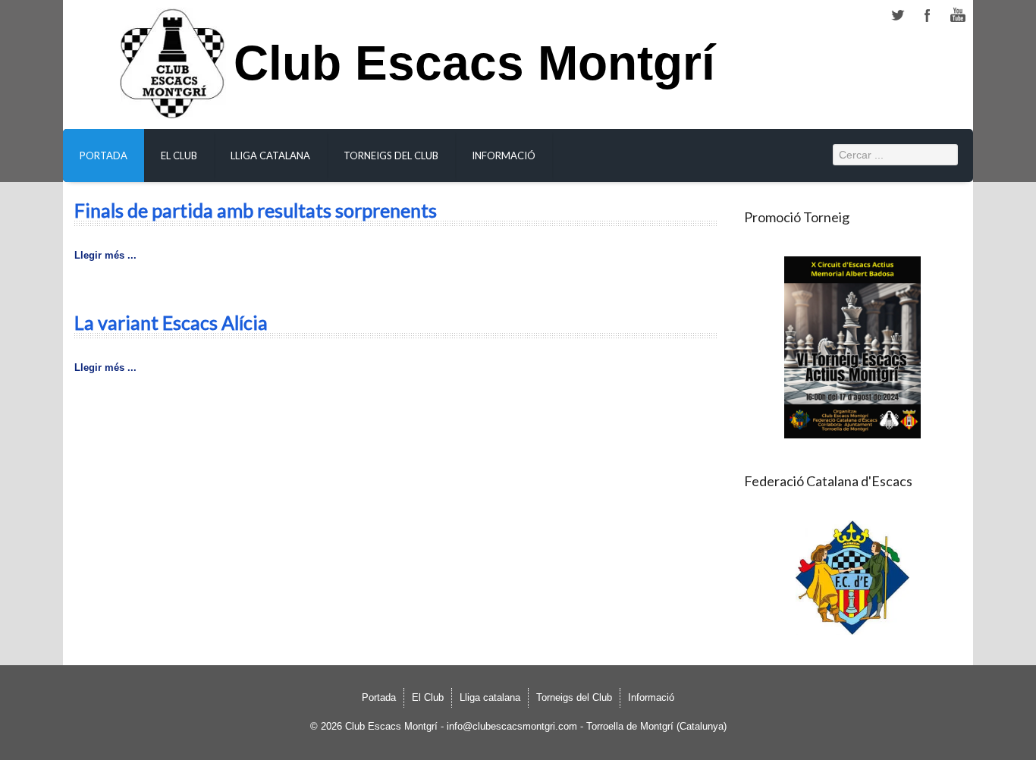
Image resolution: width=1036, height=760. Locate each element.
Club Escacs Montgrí (474, 71)
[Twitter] (897, 15)
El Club (179, 155)
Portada (103, 155)
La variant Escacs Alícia (171, 322)
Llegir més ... (105, 255)
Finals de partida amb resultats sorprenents (255, 210)
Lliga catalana (270, 155)
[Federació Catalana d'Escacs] (853, 577)
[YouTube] (958, 15)
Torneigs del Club (391, 155)
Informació (503, 155)
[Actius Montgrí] (853, 347)
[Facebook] (927, 15)
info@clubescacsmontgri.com (512, 726)
